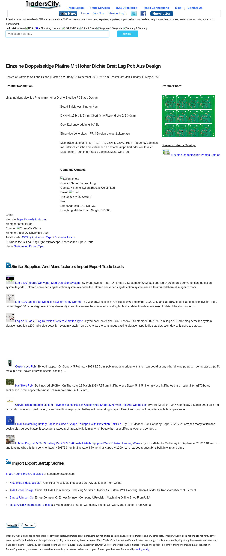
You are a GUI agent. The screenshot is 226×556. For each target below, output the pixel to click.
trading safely (142, 549)
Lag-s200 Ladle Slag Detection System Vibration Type (49, 321)
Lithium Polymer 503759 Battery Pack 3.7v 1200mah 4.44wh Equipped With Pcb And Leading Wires (77, 443)
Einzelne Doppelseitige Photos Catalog (195, 154)
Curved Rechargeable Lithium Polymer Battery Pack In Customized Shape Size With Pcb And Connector (80, 404)
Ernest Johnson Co (22, 497)
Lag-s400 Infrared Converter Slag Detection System (47, 282)
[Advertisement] (91, 49)
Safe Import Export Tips (28, 246)
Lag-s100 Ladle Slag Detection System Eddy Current (48, 301)
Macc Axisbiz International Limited (31, 504)
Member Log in (117, 13)
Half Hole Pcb (24, 385)
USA (36, 28)
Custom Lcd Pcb (25, 366)
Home (85, 13)
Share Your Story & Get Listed (24, 473)
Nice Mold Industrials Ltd (25, 482)
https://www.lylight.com (31, 219)
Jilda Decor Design (22, 490)
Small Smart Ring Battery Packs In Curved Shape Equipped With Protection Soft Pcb (68, 424)
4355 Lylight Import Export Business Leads (48, 237)
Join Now (99, 13)
